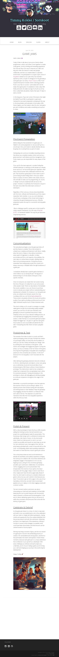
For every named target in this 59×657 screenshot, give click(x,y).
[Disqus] (29, 621)
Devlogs (29, 42)
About (47, 42)
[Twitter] (24, 27)
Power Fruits (32, 81)
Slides (38, 42)
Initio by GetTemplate (42, 655)
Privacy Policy (51, 653)
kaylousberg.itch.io (36, 296)
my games (16, 76)
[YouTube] (19, 27)
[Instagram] (30, 27)
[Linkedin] (40, 27)
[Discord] (35, 27)
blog (19, 42)
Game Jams (29, 54)
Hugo (53, 655)
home (12, 42)
